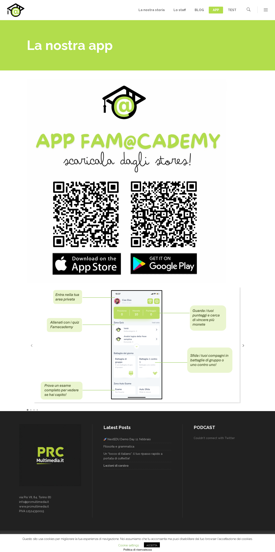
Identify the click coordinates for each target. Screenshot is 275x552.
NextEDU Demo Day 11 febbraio (129, 439)
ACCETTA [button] (151, 545)
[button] (243, 345)
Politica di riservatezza (137, 549)
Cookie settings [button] (128, 545)
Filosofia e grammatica (118, 446)
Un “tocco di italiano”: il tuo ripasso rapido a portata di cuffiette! (132, 456)
